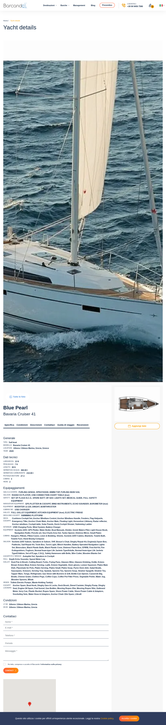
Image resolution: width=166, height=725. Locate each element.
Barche (64, 5)
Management (79, 5)
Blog (93, 5)
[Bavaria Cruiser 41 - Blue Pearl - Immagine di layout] (137, 404)
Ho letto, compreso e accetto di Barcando (34, 664)
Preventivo (107, 5)
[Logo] (15, 5)
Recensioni (82, 425)
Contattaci (49, 425)
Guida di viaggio (65, 425)
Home (5, 21)
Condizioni (22, 425)
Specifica (9, 425)
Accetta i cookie (129, 718)
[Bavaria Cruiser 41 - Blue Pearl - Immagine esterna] (83, 221)
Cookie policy (106, 718)
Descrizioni (36, 425)
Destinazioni (49, 5)
